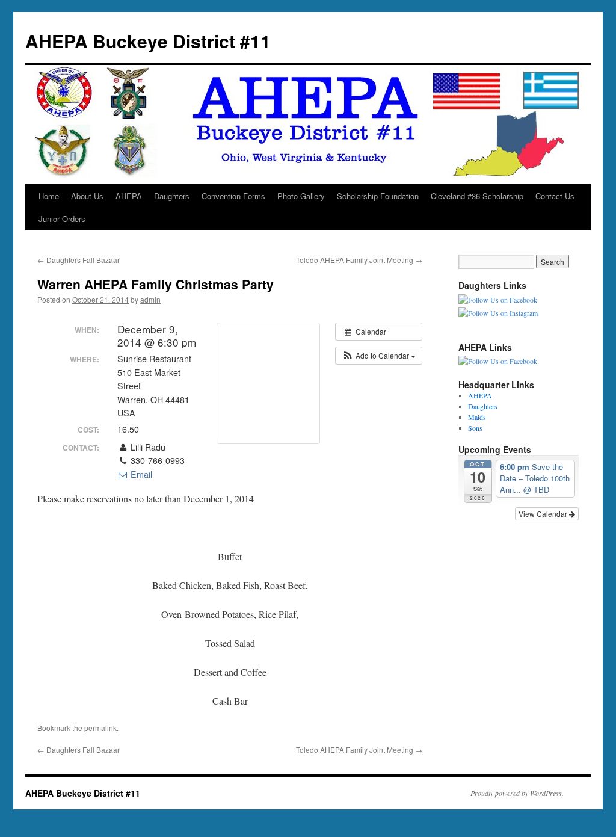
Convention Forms (233, 196)
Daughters (171, 196)
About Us (87, 196)
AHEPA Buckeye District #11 (148, 41)
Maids (477, 417)
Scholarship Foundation (378, 196)
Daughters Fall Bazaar (78, 260)
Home (48, 196)
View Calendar (544, 513)
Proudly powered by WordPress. (517, 793)
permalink (100, 728)
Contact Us (554, 196)
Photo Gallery (301, 196)
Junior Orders (61, 218)
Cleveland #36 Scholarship (477, 196)
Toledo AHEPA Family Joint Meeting (359, 260)
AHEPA (129, 196)
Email (140, 474)
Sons (475, 428)
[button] (379, 355)
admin (150, 299)
